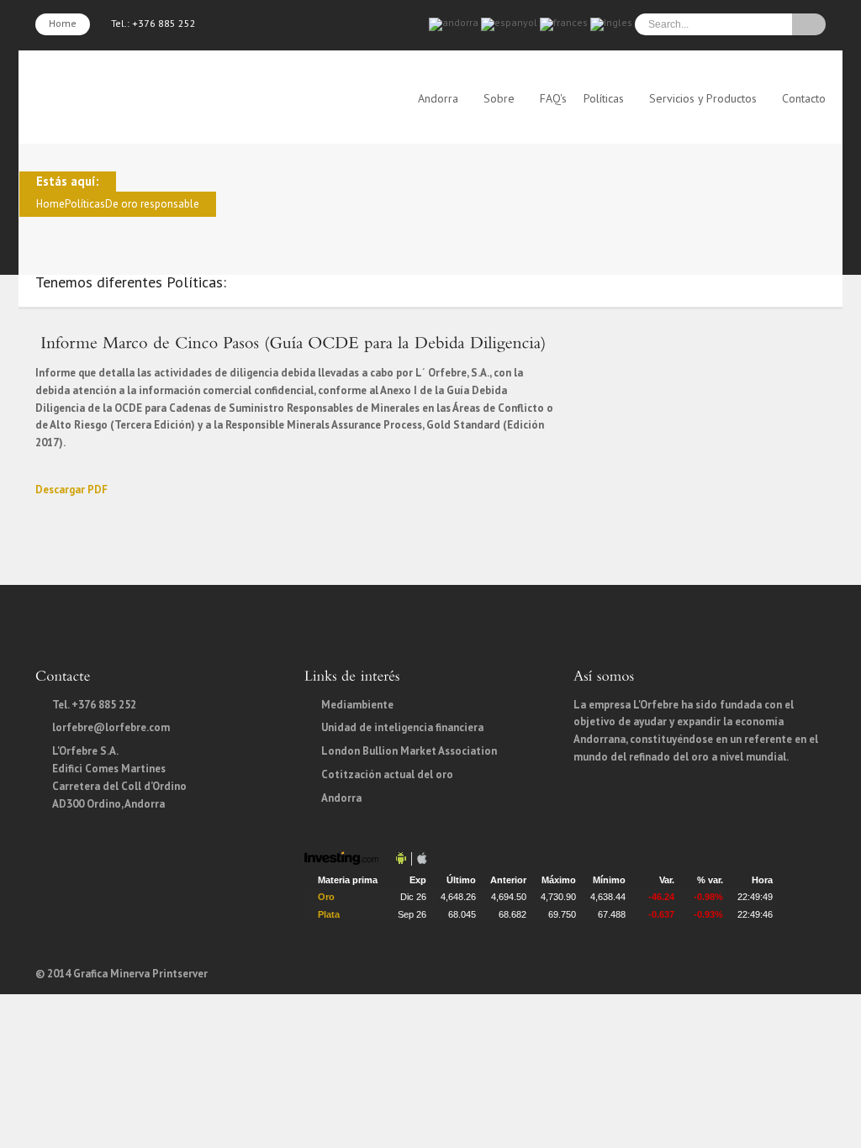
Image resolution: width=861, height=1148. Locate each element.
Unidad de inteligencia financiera (402, 727)
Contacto (804, 98)
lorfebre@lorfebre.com (111, 727)
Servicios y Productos (703, 98)
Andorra (438, 98)
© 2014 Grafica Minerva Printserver (121, 973)
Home (63, 23)
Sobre (499, 98)
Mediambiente (357, 705)
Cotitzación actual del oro (387, 774)
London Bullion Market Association (409, 751)
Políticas (604, 98)
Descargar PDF (71, 489)
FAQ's (553, 98)
